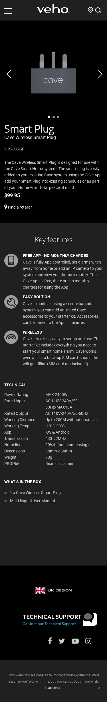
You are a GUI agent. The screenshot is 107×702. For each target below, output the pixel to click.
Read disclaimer (59, 463)
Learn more (53, 687)
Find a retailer (19, 207)
